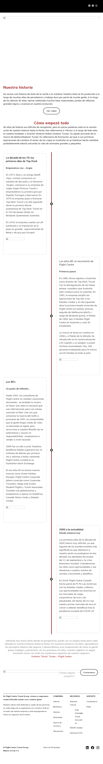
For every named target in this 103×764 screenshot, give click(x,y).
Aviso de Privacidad (51, 747)
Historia (56, 712)
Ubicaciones (58, 731)
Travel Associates (78, 719)
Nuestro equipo (76, 728)
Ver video (51, 110)
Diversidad (57, 717)
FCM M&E (79, 713)
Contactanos (89, 672)
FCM (77, 710)
